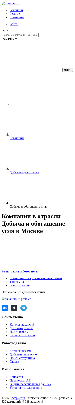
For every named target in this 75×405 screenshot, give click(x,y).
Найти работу (19, 331)
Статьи (14, 361)
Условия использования (26, 387)
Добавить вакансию (23, 354)
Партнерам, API (20, 380)
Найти (67, 69)
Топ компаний (19, 281)
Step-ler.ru (18, 398)
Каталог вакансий (22, 324)
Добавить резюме (21, 328)
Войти (14, 24)
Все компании (19, 285)
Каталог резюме (20, 350)
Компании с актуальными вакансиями (36, 278)
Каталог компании (22, 335)
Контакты (16, 377)
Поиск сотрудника (22, 358)
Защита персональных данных (30, 384)
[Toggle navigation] (18, 4)
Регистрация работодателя (20, 271)
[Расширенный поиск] (32, 69)
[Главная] (40, 103)
